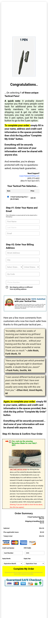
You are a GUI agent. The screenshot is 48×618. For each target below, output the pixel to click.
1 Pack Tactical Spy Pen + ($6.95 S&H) (19, 198)
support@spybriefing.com (29, 176)
